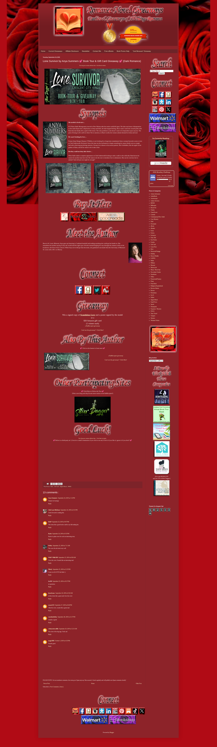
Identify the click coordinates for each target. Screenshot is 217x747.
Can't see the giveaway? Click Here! (92, 330)
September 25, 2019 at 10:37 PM (61, 581)
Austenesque (154, 198)
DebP (49, 522)
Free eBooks (108, 51)
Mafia (152, 260)
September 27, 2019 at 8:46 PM (63, 605)
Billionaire (153, 205)
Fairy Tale (153, 237)
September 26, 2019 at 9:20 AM (64, 593)
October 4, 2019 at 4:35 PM (62, 641)
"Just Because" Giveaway (142, 51)
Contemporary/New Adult (158, 217)
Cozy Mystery (154, 219)
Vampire (153, 316)
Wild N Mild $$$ (53, 557)
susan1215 (51, 605)
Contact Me (97, 51)
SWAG (69, 486)
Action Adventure (155, 194)
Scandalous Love (87, 315)
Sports (152, 304)
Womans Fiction (155, 320)
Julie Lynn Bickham (54, 510)
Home (43, 51)
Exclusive (153, 235)
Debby (50, 545)
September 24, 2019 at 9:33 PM (60, 533)
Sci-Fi (152, 295)
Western (153, 318)
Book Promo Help (123, 51)
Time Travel (154, 313)
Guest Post (154, 247)
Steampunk (154, 306)
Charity (153, 210)
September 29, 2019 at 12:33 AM (68, 629)
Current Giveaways (55, 51)
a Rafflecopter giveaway (92, 326)
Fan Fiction (154, 240)
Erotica (152, 233)
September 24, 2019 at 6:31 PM (69, 510)
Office (152, 277)
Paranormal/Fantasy (156, 279)
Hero (152, 249)
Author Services (155, 201)
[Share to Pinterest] (61, 484)
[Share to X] (56, 484)
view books (170, 185)
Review (153, 290)
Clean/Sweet (154, 212)
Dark (52, 486)
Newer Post (46, 683)
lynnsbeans (51, 593)
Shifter (152, 297)
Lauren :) (159, 175)
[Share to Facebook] (59, 484)
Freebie (153, 242)
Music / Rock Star (155, 270)
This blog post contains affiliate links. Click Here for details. (92, 65)
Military (153, 263)
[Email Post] (47, 483)
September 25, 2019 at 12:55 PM (61, 569)
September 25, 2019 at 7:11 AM (61, 545)
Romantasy (154, 293)
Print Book (154, 283)
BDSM (153, 203)
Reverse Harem (155, 288)
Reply (49, 503)
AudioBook (154, 196)
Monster (153, 265)
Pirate (152, 281)
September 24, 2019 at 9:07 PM (60, 522)
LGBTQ (153, 258)
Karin (50, 533)
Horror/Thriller (155, 256)
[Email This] (51, 484)
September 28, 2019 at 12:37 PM (66, 617)
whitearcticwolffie (53, 629)
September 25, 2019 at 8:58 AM (67, 557)
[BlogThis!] (54, 484)
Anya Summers (52, 498)
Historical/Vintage (155, 251)
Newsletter (86, 51)
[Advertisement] (92, 459)
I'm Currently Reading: (161, 138)
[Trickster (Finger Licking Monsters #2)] (160, 157)
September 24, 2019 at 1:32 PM (66, 498)
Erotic (152, 231)
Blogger (112, 732)
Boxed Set (153, 207)
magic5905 (51, 641)
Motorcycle (154, 267)
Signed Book (63, 486)
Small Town (154, 302)
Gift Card (56, 486)
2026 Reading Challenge (161, 172)
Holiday (153, 254)
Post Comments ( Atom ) (57, 687)
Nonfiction (153, 274)
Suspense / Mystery (156, 309)
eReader (153, 228)
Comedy (153, 214)
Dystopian (153, 224)
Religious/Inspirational (157, 286)
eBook (152, 226)
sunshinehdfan (52, 617)
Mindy (50, 569)
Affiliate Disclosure (72, 51)
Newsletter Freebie (156, 272)
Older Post (139, 683)
